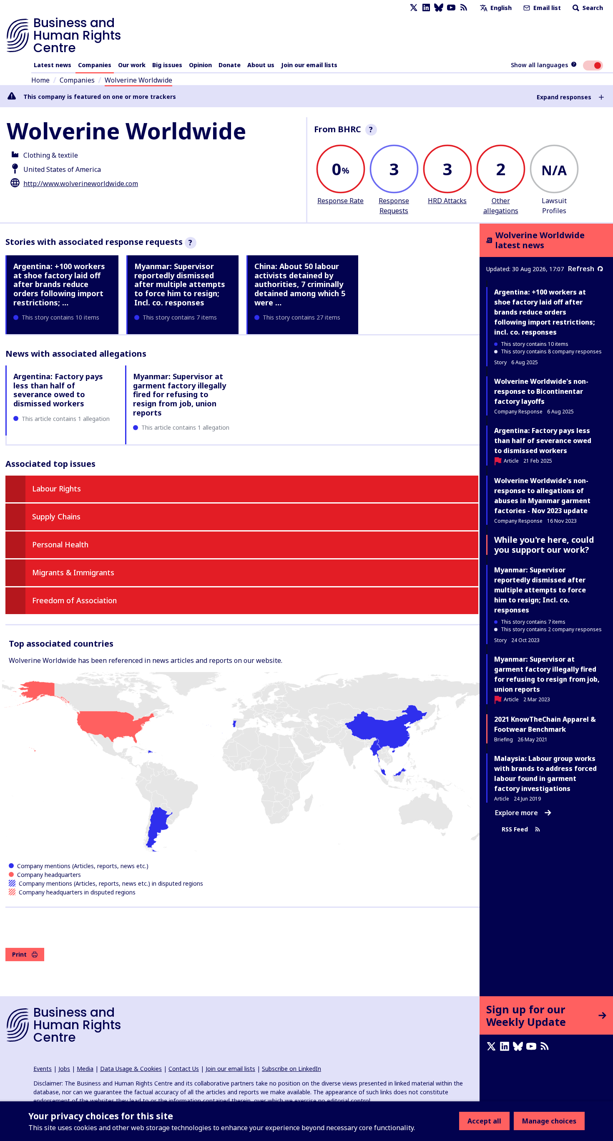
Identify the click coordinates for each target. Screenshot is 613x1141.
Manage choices (549, 1121)
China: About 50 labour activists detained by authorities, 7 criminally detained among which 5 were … (299, 284)
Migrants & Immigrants (73, 572)
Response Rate (340, 200)
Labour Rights (56, 489)
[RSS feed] (464, 7)
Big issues (167, 65)
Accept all (484, 1121)
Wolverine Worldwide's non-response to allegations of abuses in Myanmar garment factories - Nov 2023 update (542, 495)
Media (85, 1069)
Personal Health (60, 544)
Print (19, 954)
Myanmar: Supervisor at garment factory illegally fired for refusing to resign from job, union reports (179, 394)
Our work (132, 65)
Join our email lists (309, 65)
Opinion (200, 65)
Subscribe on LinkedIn (291, 1069)
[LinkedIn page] (426, 7)
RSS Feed (515, 829)
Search (592, 8)
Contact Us (183, 1069)
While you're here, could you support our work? (544, 544)
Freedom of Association (74, 600)
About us (260, 65)
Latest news (52, 65)
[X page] (414, 7)
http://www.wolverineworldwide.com (80, 183)
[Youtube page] (451, 7)
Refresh (581, 268)
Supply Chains (56, 516)
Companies (94, 65)
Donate (230, 65)
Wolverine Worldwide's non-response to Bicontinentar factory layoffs (541, 391)
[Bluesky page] (439, 7)
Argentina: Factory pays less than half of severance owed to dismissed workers (58, 389)
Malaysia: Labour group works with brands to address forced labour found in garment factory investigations (545, 773)
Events (42, 1069)
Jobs (64, 1069)
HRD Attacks (447, 200)
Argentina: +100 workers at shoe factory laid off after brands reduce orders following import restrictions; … (59, 284)
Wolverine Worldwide (138, 80)
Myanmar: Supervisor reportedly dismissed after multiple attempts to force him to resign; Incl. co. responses (179, 284)
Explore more (516, 812)
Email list (546, 8)
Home (40, 80)
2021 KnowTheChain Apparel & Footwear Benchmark (545, 724)
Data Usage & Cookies (131, 1069)
